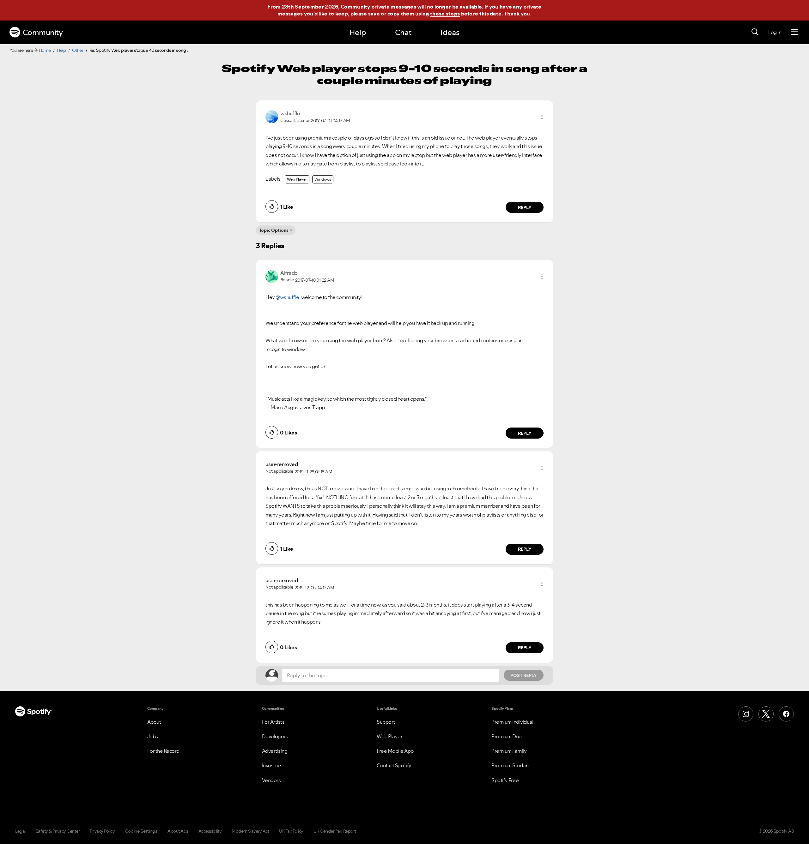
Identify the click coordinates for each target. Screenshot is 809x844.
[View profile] (271, 116)
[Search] (755, 32)
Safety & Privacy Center (58, 831)
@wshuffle (287, 297)
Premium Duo (506, 736)
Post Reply (523, 675)
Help (358, 32)
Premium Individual (512, 721)
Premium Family (508, 750)
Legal (20, 831)
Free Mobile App (395, 750)
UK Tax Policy (291, 831)
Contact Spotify (394, 765)
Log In (774, 32)
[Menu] (794, 32)
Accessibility (210, 831)
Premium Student (510, 765)
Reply (525, 207)
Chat (403, 32)
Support (386, 721)
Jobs (152, 736)
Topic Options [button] (274, 230)
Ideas (450, 32)
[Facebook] (786, 713)
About (154, 721)
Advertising (275, 750)
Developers (275, 736)
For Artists (273, 721)
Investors (272, 765)
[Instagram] (745, 713)
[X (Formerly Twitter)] (766, 713)
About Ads (177, 831)
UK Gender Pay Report (334, 831)
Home (45, 50)
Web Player (297, 179)
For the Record (163, 750)
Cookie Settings (141, 831)
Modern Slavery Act (250, 831)
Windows (322, 179)
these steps (445, 13)
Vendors (271, 780)
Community (43, 32)
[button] (542, 117)
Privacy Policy (102, 831)
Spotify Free (505, 780)
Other (77, 50)
